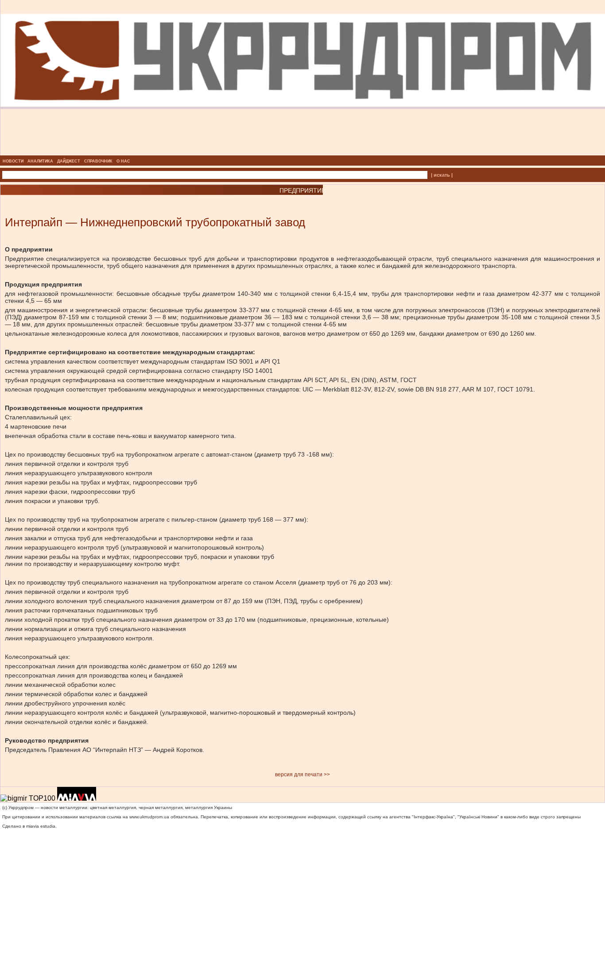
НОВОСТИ (13, 161)
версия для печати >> (302, 774)
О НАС (123, 161)
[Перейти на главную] (302, 152)
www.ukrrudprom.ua (149, 816)
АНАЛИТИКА (40, 161)
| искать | (442, 175)
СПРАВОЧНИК (98, 161)
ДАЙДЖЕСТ (68, 161)
